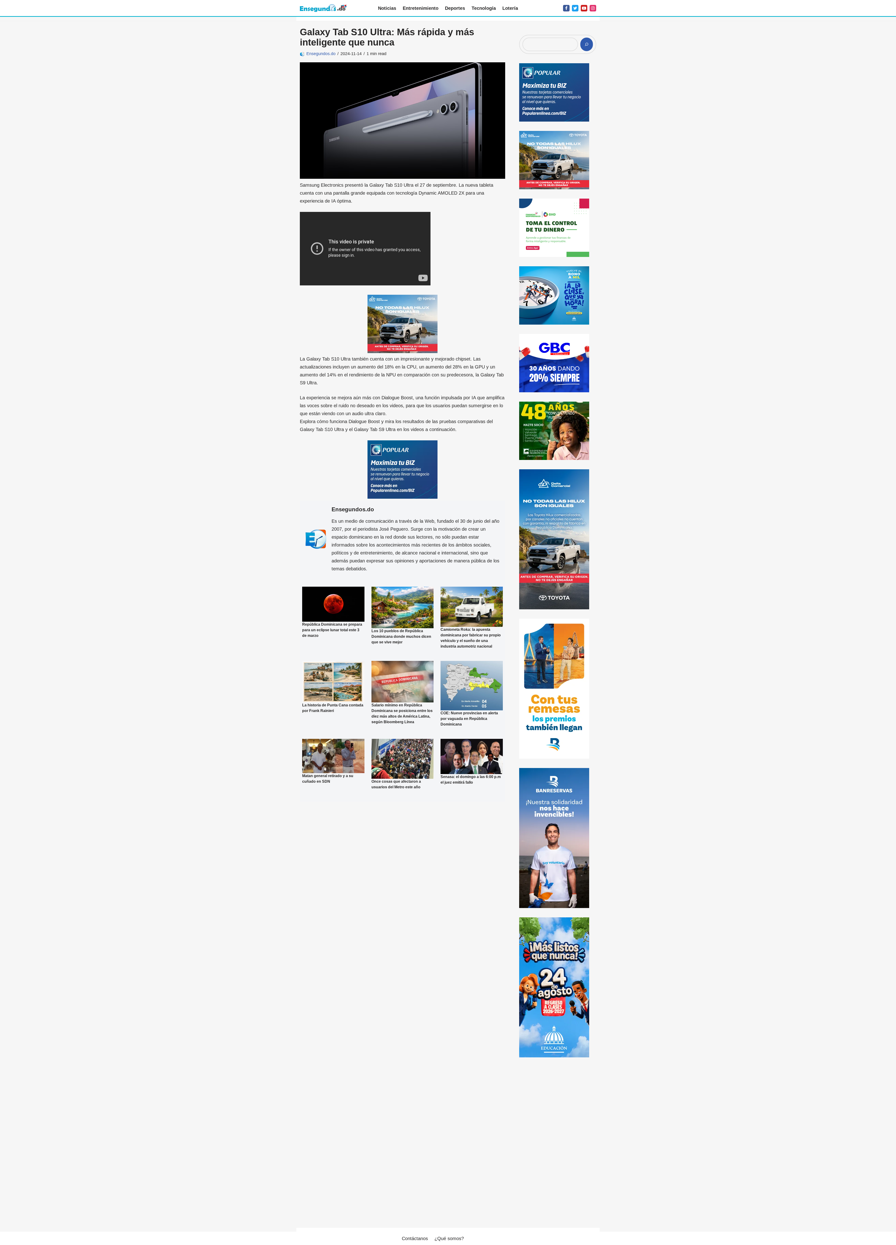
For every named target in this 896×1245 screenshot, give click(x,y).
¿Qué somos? (449, 1238)
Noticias (387, 8)
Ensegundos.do (321, 53)
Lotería (510, 8)
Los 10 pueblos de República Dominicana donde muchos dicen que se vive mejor (401, 636)
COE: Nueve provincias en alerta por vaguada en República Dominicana (469, 718)
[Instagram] (593, 8)
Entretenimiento (420, 8)
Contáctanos (415, 1238)
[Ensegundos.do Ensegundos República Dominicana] (323, 8)
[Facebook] (566, 8)
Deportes (455, 8)
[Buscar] (586, 44)
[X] (575, 8)
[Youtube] (584, 8)
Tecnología (484, 8)
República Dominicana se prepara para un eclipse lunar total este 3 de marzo (332, 630)
